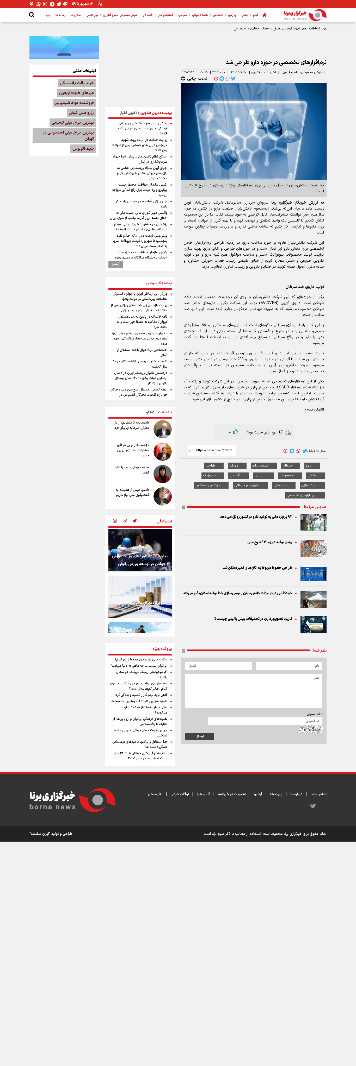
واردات (233, 465)
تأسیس (235, 475)
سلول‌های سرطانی (246, 485)
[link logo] (305, 15)
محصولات (287, 475)
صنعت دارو (260, 465)
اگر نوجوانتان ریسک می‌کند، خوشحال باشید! (141, 675)
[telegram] (221, 78)
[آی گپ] (31, 4)
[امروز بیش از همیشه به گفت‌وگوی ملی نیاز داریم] (163, 496)
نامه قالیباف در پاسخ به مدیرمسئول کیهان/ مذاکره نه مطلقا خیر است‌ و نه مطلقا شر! (142, 322)
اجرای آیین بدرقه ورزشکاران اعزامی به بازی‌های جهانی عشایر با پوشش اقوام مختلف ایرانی (142, 173)
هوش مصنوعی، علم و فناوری (301, 72)
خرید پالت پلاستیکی (77, 83)
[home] (264, 15)
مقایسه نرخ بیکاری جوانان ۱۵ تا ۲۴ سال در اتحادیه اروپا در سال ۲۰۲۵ (140, 756)
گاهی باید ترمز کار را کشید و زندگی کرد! (141, 695)
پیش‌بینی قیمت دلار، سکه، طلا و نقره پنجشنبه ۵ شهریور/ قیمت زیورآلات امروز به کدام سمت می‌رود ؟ (140, 241)
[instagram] (115, 521)
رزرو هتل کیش (81, 113)
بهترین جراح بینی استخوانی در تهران (68, 135)
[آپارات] (38, 4)
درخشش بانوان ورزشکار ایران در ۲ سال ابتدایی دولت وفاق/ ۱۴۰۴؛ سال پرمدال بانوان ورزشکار (140, 378)
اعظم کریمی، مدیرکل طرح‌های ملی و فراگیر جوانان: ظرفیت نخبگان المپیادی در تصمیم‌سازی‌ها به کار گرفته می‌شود (138, 395)
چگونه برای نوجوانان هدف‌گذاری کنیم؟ (141, 659)
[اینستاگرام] (45, 4)
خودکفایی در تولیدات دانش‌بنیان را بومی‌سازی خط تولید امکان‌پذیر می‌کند (237, 593)
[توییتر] (59, 4)
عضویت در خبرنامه (232, 794)
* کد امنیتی (314, 714)
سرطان (287, 465)
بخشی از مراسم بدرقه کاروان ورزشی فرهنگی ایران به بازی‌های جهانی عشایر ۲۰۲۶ (141, 128)
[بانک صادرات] (64, 47)
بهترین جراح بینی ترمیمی (73, 122)
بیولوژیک (209, 475)
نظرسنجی (155, 794)
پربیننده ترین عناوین (156, 113)
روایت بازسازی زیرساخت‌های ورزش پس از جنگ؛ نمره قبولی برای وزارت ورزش (139, 308)
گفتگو (150, 412)
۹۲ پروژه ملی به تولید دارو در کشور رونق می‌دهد (256, 517)
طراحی (210, 465)
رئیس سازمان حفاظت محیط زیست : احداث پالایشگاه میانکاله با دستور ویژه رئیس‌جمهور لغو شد (141, 258)
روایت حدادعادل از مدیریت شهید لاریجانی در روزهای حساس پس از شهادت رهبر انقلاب (139, 145)
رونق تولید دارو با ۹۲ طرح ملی (269, 542)
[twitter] (233, 78)
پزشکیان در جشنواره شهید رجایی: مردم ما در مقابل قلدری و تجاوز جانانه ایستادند (139, 227)
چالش (312, 475)
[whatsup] (227, 78)
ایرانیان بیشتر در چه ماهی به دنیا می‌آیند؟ (138, 665)
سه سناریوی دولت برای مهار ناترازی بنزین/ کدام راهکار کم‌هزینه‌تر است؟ (138, 686)
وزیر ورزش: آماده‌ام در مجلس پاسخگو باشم (141, 204)
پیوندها (276, 794)
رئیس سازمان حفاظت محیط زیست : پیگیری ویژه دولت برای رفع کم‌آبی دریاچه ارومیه (139, 190)
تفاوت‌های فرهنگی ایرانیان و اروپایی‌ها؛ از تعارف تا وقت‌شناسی (140, 721)
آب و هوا (203, 794)
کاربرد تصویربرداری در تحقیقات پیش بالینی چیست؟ (253, 619)
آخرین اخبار (128, 113)
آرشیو (116, 264)
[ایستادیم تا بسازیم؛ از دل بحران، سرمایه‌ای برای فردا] (163, 429)
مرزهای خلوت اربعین (76, 93)
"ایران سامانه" (39, 834)
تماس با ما (318, 794)
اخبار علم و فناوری (263, 72)
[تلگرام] (52, 4)
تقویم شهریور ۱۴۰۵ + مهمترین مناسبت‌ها (139, 701)
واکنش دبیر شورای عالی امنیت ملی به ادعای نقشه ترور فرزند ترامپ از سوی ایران (138, 215)
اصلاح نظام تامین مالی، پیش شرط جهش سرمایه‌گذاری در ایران (139, 159)
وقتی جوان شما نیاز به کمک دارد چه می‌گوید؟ (143, 710)
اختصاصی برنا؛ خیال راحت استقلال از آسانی (142, 353)
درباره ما (296, 794)
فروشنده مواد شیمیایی (74, 103)
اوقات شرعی (179, 794)
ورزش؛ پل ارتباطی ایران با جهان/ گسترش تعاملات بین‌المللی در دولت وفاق (140, 296)
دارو (308, 465)
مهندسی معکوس (207, 485)
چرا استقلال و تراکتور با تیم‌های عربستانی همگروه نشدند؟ (139, 744)
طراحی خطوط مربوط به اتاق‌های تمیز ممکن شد (257, 568)
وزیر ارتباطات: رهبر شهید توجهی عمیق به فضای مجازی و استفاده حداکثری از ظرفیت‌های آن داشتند (258, 28)
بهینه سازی (309, 485)
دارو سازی (280, 485)
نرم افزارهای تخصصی (301, 495)
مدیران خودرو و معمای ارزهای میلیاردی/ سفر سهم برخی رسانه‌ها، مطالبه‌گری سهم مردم (139, 338)
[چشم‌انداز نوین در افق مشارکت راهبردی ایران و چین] (163, 452)
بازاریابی (260, 475)
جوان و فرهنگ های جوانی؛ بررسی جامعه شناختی (140, 733)
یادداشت (165, 412)
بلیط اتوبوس (83, 149)
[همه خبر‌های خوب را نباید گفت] (163, 474)
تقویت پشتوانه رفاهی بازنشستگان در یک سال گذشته (139, 364)
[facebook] (215, 78)
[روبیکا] (65, 4)
